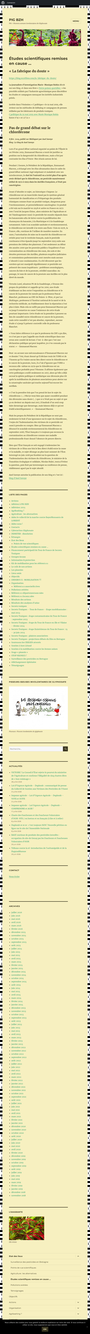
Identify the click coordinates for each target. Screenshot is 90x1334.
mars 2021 (16, 1116)
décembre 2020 (18, 1126)
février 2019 (16, 1185)
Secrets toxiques (19, 606)
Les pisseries (17, 570)
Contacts (15, 527)
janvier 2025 (17, 968)
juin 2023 (15, 1027)
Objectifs (15, 576)
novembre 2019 (18, 1159)
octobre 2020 (17, 1133)
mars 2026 (16, 925)
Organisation (17, 583)
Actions (14, 501)
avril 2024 (16, 995)
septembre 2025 (18, 942)
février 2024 (17, 1001)
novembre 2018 (18, 1195)
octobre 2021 (17, 1093)
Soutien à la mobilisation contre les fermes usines (34, 649)
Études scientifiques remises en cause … (29, 547)
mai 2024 (15, 991)
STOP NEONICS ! (19, 655)
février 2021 (16, 1120)
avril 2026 (16, 922)
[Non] (87, 1327)
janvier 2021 (17, 1123)
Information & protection (23, 560)
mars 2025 (16, 962)
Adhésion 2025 (18, 507)
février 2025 (17, 965)
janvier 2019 (17, 1189)
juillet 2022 (16, 1064)
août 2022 (16, 1060)
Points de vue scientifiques (26, 543)
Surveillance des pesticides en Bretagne (29, 659)
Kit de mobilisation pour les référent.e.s (29, 563)
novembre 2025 (18, 935)
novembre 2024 (18, 975)
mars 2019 (16, 1182)
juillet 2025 (16, 948)
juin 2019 (15, 1176)
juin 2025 (15, 952)
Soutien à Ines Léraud (21, 645)
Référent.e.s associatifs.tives (27, 586)
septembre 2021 (18, 1097)
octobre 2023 (17, 1014)
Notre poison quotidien (50, 88)
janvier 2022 (17, 1083)
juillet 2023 (16, 1024)
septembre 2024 (18, 981)
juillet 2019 (16, 1172)
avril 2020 (16, 1149)
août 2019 (16, 1169)
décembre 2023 (18, 1008)
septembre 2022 (18, 1057)
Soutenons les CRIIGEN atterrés (26, 642)
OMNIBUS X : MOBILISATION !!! (26, 580)
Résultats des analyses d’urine (25, 603)
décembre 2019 (18, 1156)
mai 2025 (15, 955)
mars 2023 (16, 1037)
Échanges (15, 537)
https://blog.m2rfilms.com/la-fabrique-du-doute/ (32, 78)
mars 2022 (16, 1077)
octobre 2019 (17, 1162)
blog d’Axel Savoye (18, 478)
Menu (76, 21)
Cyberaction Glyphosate (22, 530)
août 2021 (15, 1100)
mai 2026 (15, 919)
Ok (45, 1329)
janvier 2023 (17, 1044)
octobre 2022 (17, 1054)
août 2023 (16, 1021)
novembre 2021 (18, 1090)
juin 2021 (15, 1106)
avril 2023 (16, 1034)
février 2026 (17, 929)
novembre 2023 (18, 1011)
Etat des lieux (17, 540)
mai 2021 (15, 1110)
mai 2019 (15, 1179)
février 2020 (17, 1153)
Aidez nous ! (17, 524)
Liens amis (16, 573)
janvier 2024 (17, 1004)
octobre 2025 (17, 939)
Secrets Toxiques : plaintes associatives (29, 636)
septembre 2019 (18, 1166)
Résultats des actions (21, 599)
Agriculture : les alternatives (24, 514)
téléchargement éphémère (23, 662)
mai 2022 (15, 1070)
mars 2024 (16, 998)
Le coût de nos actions (21, 566)
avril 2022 (16, 1074)
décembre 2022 (18, 1047)
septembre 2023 (18, 1018)
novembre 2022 (18, 1050)
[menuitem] (3, 2)
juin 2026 (15, 916)
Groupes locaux (18, 557)
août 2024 (16, 985)
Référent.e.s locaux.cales (22, 596)
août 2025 (16, 945)
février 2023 (16, 1041)
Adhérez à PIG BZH (20, 504)
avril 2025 (16, 958)
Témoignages (17, 665)
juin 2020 (15, 1143)
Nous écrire (14, 876)
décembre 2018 (18, 1192)
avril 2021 (15, 1113)
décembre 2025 (18, 932)
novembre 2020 (18, 1129)
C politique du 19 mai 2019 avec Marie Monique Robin (33, 114)
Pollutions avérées (19, 590)
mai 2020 (15, 1146)
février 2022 (17, 1080)
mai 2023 (15, 1031)
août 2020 (16, 1136)
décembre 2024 (18, 971)
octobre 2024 (17, 978)
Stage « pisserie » (19, 652)
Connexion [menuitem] (11, 3)
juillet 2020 (16, 1139)
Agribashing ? (17, 511)
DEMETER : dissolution (22, 534)
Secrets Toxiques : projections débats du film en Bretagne (38, 639)
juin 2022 (15, 1067)
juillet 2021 (16, 1103)
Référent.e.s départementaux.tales (27, 593)
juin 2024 (15, 988)
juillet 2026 (16, 912)
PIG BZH (16, 20)
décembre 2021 (18, 1087)
